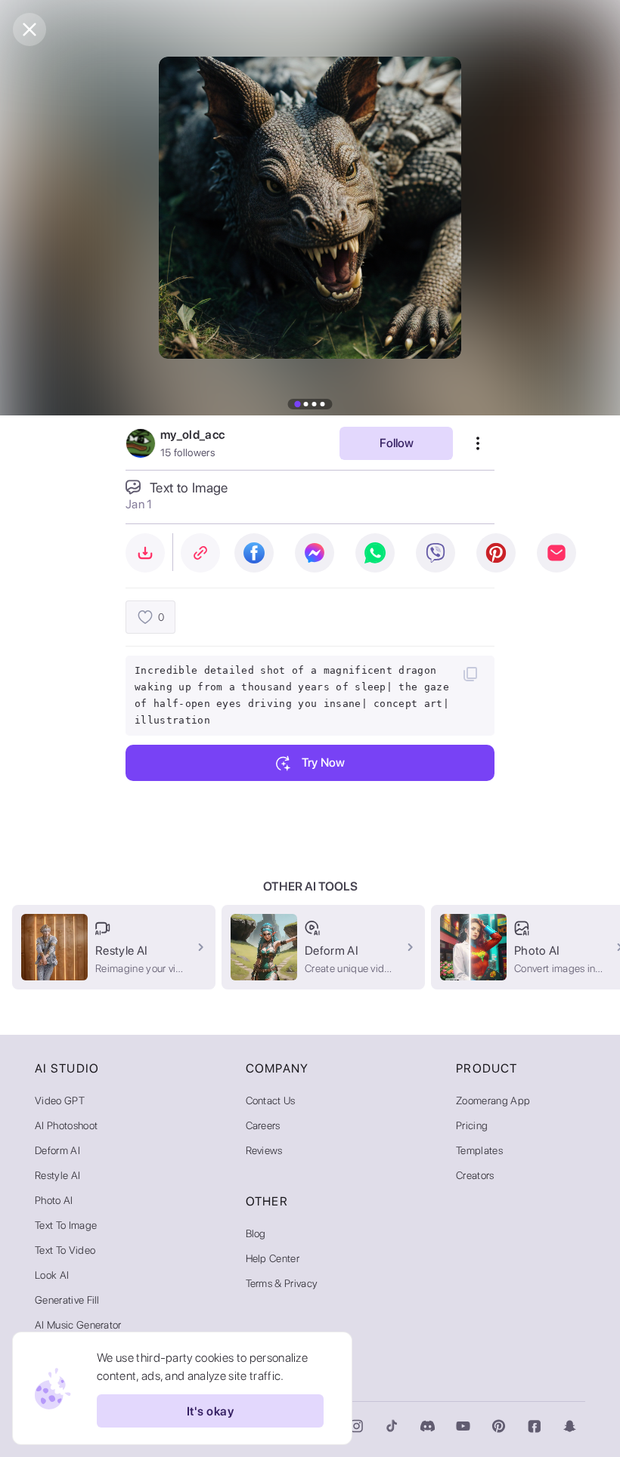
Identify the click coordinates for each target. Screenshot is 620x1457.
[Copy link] (200, 553)
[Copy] (470, 674)
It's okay (210, 1411)
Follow (397, 443)
